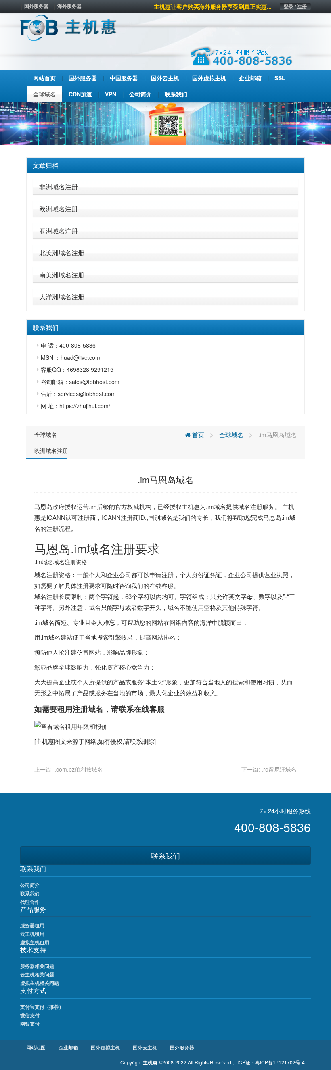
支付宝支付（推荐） (42, 1006)
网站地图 (36, 1047)
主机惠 (45, 741)
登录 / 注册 (295, 6)
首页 (197, 434)
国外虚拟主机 (105, 1047)
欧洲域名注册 (58, 208)
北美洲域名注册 (61, 252)
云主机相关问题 (37, 974)
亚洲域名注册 (58, 231)
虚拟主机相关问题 (39, 983)
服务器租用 (32, 925)
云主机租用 (32, 933)
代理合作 (30, 901)
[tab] (165, 165)
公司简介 (30, 885)
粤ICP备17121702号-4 (280, 1062)
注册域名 (88, 708)
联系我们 (165, 855)
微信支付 (30, 1015)
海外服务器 (69, 6)
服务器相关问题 (37, 966)
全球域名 (45, 434)
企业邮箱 (68, 1047)
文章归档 (46, 165)
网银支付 (30, 1023)
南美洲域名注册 (61, 274)
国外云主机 (145, 1047)
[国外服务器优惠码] (165, 123)
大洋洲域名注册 (61, 296)
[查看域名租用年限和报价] (70, 725)
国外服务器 (36, 6)
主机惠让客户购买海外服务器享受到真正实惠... (213, 6)
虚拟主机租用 (34, 942)
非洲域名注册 (58, 186)
